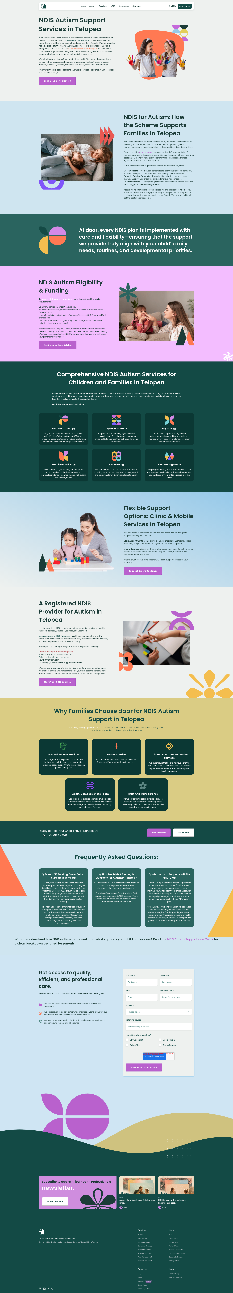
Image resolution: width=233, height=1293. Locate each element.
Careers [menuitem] (141, 1281)
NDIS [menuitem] (113, 6)
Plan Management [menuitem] (145, 1257)
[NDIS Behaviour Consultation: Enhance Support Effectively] (176, 1185)
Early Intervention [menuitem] (144, 1250)
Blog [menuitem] (139, 1274)
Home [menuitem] (83, 6)
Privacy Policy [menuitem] (174, 1274)
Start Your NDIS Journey (57, 682)
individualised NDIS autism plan (82, 48)
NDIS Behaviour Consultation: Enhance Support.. (172, 1201)
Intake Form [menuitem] (173, 1242)
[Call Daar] (44, 835)
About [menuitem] (92, 6)
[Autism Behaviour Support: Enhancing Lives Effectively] (137, 1185)
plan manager (146, 152)
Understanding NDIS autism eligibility (56, 651)
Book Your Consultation (57, 80)
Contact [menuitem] (136, 6)
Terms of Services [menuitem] (175, 1277)
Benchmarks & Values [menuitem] (177, 1253)
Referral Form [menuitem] (174, 1246)
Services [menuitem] (103, 6)
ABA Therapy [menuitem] (142, 1238)
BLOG (121, 1197)
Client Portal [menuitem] (173, 1238)
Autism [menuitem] (140, 1235)
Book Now (184, 6)
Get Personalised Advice (58, 345)
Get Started (159, 832)
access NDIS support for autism (57, 299)
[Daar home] (43, 6)
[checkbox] (159, 1043)
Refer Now (183, 832)
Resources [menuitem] (124, 6)
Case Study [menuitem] (142, 1285)
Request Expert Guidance (143, 571)
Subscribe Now (55, 1201)
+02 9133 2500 (57, 835)
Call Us (172, 6)
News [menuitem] (140, 1277)
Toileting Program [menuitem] (144, 1253)
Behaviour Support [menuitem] (145, 1261)
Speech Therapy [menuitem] (144, 1242)
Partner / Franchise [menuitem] (176, 1250)
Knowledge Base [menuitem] (144, 1289)
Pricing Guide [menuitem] (174, 1261)
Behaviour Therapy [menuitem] (145, 1246)
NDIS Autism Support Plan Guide (190, 939)
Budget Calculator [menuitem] (176, 1257)
